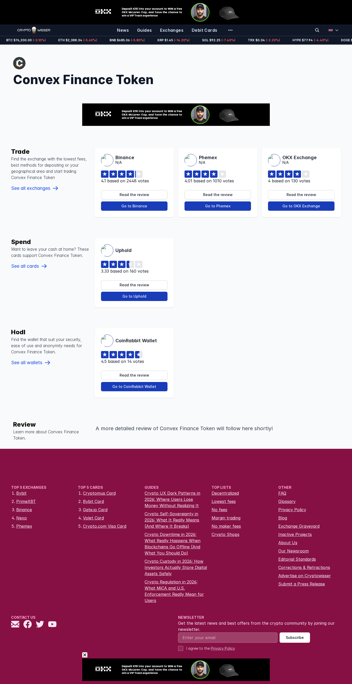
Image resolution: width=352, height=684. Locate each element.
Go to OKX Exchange (301, 206)
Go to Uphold (134, 296)
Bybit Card (93, 501)
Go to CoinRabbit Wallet (134, 386)
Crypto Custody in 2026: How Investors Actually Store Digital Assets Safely (176, 567)
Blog (282, 517)
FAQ (282, 493)
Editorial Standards (297, 559)
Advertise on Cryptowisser (304, 575)
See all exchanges (30, 188)
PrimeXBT (26, 501)
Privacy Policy (292, 509)
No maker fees (226, 526)
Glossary (287, 501)
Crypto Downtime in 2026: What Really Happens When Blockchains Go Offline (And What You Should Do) (172, 544)
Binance (24, 509)
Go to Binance (134, 206)
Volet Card (93, 517)
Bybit (21, 493)
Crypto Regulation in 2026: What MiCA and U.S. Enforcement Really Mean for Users (174, 591)
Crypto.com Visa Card (104, 526)
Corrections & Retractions (304, 567)
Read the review (134, 194)
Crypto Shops (225, 534)
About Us (287, 542)
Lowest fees (224, 501)
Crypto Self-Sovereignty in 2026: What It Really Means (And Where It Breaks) (172, 520)
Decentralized (225, 493)
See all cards (25, 266)
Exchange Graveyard (299, 526)
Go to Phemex (218, 206)
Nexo (21, 517)
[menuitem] (123, 30)
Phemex (24, 526)
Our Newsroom (293, 550)
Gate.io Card (95, 509)
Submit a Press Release (301, 584)
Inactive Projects (295, 534)
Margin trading (226, 517)
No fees (219, 509)
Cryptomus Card (99, 493)
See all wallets (26, 362)
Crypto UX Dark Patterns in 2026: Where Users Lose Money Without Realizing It (172, 499)
